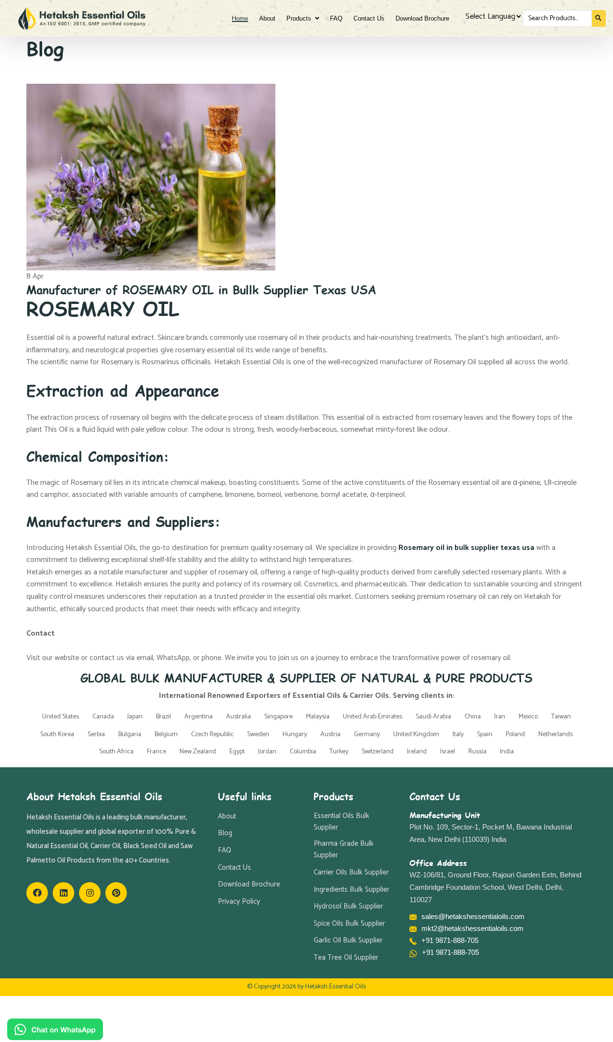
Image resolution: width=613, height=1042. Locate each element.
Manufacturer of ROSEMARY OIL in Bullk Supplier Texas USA (201, 288)
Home (240, 18)
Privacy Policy (239, 902)
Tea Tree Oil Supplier (346, 958)
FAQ (336, 18)
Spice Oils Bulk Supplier (349, 924)
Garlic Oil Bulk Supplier (348, 941)
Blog (225, 834)
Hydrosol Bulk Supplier (348, 907)
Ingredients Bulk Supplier (351, 890)
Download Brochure (422, 18)
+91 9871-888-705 (449, 940)
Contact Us (369, 18)
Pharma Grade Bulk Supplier (344, 850)
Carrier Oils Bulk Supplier (351, 873)
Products (300, 18)
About (267, 18)
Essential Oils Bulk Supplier (341, 821)
